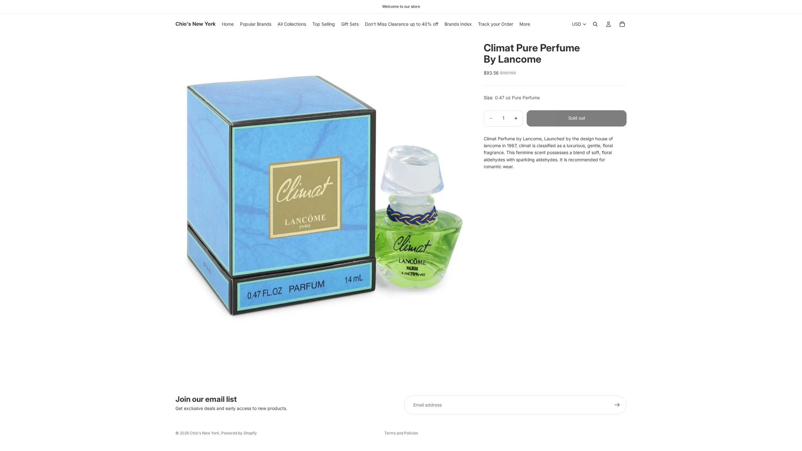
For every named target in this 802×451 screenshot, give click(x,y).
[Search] (595, 24)
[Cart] (622, 24)
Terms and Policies (401, 433)
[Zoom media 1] (322, 181)
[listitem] (524, 24)
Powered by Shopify (239, 433)
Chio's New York (204, 433)
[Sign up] (617, 405)
